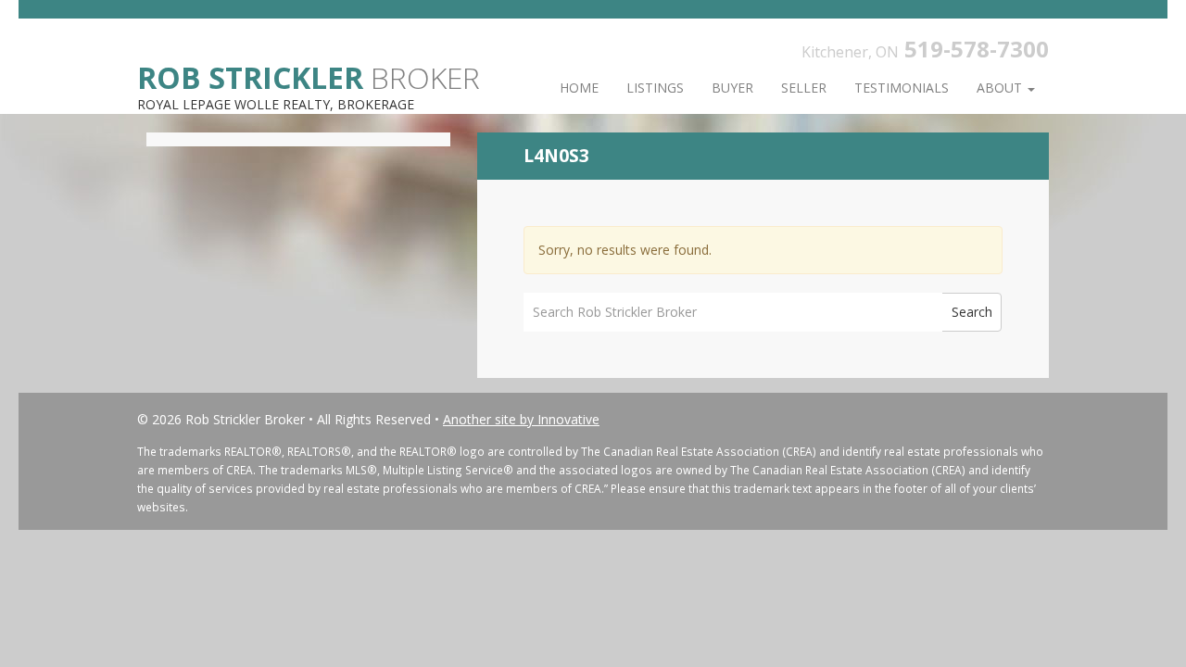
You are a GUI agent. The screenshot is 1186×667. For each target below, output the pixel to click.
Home (579, 87)
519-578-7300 (976, 48)
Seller (803, 87)
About (1001, 87)
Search (972, 312)
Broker (308, 76)
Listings (655, 87)
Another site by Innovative (521, 419)
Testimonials (901, 87)
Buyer (732, 87)
